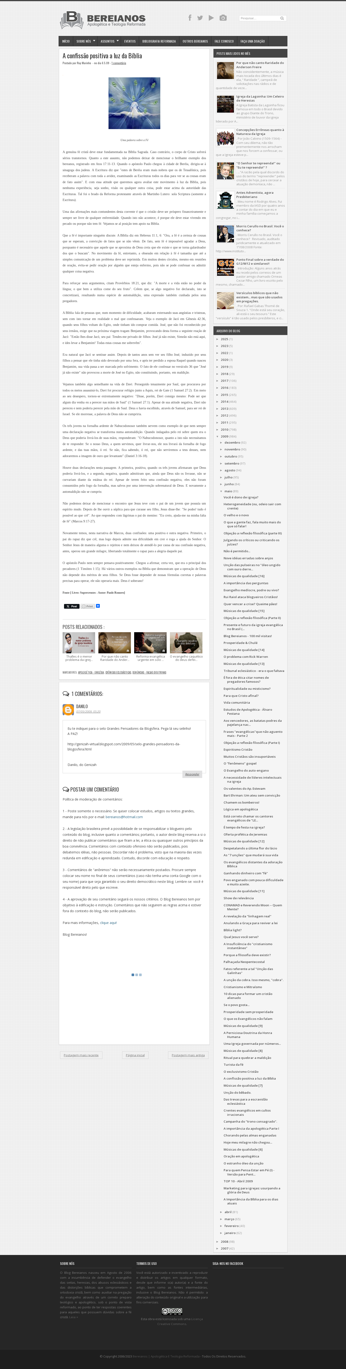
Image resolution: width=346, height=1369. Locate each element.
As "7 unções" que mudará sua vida (251, 855)
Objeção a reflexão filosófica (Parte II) (252, 618)
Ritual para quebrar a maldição (247, 1058)
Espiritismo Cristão (238, 749)
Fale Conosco (224, 41)
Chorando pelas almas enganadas (250, 1135)
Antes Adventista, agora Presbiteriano (255, 194)
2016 (224, 388)
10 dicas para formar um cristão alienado (248, 996)
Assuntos (107, 41)
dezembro (232, 442)
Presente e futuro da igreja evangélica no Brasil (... (253, 627)
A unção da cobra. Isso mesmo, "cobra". (253, 980)
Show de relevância (239, 898)
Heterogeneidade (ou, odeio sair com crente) (252, 506)
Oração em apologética (241, 1156)
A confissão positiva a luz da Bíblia (102, 55)
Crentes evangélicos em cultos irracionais (247, 1112)
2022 (224, 353)
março (229, 1219)
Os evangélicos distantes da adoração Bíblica (253, 864)
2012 (224, 415)
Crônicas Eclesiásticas (118, 672)
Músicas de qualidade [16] (244, 576)
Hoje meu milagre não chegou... (248, 1142)
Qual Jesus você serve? (241, 937)
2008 (224, 1241)
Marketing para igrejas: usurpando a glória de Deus (252, 1190)
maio (228, 491)
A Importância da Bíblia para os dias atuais (251, 1201)
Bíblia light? (233, 930)
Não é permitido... (237, 551)
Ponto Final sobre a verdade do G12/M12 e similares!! (260, 261)
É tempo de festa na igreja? (244, 827)
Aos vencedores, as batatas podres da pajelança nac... (253, 722)
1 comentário (119, 63)
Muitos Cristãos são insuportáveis (250, 756)
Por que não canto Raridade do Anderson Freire (260, 65)
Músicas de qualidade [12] (244, 841)
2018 (224, 374)
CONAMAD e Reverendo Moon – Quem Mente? (253, 907)
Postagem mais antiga (188, 1055)
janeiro (230, 1233)
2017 (224, 381)
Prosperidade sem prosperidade (248, 1012)
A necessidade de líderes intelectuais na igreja (253, 779)
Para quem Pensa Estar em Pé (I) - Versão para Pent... (249, 1172)
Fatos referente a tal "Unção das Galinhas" (248, 971)
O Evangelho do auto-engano (246, 770)
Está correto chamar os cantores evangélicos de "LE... (248, 818)
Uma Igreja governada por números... (252, 1044)
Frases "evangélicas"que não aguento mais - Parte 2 (253, 734)
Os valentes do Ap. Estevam (244, 788)
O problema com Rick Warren (246, 657)
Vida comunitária (237, 702)
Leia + (73, 1317)
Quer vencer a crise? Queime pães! (250, 604)
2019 (224, 367)
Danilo (82, 706)
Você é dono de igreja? (241, 497)
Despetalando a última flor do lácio (250, 848)
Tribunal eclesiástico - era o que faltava (254, 671)
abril (228, 1212)
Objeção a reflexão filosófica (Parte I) (252, 743)
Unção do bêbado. (237, 1092)
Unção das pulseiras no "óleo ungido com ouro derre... (252, 567)
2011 (224, 422)
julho (229, 477)
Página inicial (135, 1055)
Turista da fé (233, 1064)
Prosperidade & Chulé (240, 643)
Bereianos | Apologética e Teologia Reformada (166, 1356)
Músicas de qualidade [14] (244, 650)
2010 (224, 429)
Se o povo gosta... (236, 1005)
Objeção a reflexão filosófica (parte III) (253, 533)
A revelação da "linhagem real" (247, 916)
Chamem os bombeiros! (241, 802)
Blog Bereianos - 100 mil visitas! (248, 636)
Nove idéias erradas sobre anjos (248, 558)
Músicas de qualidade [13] (244, 664)
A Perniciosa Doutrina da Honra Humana (248, 1035)
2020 (224, 360)
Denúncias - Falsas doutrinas (149, 672)
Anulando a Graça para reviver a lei (251, 923)
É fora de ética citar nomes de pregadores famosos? (246, 679)
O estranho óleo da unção (243, 1163)
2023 (224, 346)
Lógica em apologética (241, 809)
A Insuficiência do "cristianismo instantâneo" (248, 946)
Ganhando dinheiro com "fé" (246, 873)
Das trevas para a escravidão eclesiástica (246, 1101)
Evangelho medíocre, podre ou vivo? (251, 590)
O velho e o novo (236, 515)
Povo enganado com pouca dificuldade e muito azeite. (253, 882)
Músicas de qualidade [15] (244, 611)
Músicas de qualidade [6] (243, 1149)
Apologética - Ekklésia (91, 672)
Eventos (130, 41)
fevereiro (232, 1226)
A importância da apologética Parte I (251, 1128)
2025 (224, 339)
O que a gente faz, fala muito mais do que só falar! (252, 524)
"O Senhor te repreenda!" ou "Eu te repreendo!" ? (258, 165)
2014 (224, 401)
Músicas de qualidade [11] (244, 891)
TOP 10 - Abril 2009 (238, 1181)
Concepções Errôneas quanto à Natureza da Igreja (260, 132)
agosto (230, 470)
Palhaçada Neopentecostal (244, 962)
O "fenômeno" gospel (240, 763)
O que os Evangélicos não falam (248, 1019)
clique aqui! (108, 922)
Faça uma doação (253, 41)
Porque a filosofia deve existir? (247, 955)
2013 (224, 408)
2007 (224, 1248)
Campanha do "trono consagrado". (250, 1121)
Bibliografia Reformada (159, 41)
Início (66, 41)
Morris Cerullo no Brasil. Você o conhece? (260, 228)
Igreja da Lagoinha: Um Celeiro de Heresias (260, 98)
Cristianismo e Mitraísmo (243, 987)
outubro (231, 456)
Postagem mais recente (81, 1055)
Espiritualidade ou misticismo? (247, 688)
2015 (224, 395)
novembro (232, 449)
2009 (224, 436)
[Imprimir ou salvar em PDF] (88, 606)
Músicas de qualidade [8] (243, 1051)
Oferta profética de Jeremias (245, 834)
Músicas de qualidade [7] (243, 1085)
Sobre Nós (83, 41)
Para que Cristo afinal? (241, 696)
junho (229, 484)
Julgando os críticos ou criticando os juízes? (251, 542)
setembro (232, 463)
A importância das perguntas (246, 583)
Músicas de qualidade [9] (243, 1026)
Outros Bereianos (195, 41)
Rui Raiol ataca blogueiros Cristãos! (251, 597)
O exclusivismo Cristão (241, 1071)
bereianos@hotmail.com (124, 817)
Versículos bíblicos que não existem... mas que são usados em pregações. (259, 297)
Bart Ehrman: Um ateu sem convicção (252, 795)
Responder (192, 774)
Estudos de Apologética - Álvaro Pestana (248, 711)
